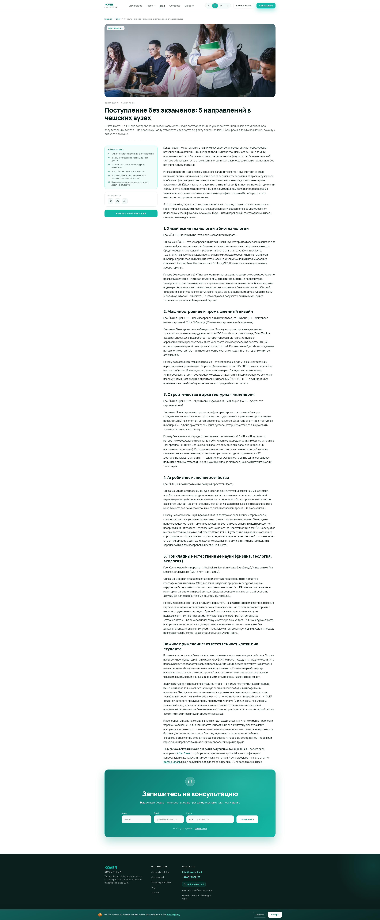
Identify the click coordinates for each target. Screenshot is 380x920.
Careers (189, 5)
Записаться (247, 819)
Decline (260, 914)
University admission (161, 882)
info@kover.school (192, 872)
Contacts (174, 5)
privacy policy (201, 828)
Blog (162, 5)
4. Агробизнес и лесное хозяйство (128, 171)
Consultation (266, 5)
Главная (108, 18)
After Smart (184, 753)
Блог (118, 18)
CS (221, 6)
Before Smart (171, 762)
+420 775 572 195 (191, 877)
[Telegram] (110, 201)
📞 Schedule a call (194, 884)
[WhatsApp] (117, 201)
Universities (135, 5)
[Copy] (125, 201)
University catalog (160, 872)
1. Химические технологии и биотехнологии (132, 153)
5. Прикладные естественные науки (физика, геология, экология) (128, 177)
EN (215, 6)
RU (209, 6)
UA (227, 6)
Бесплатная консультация (131, 213)
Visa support (157, 877)
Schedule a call (243, 5)
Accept (275, 914)
